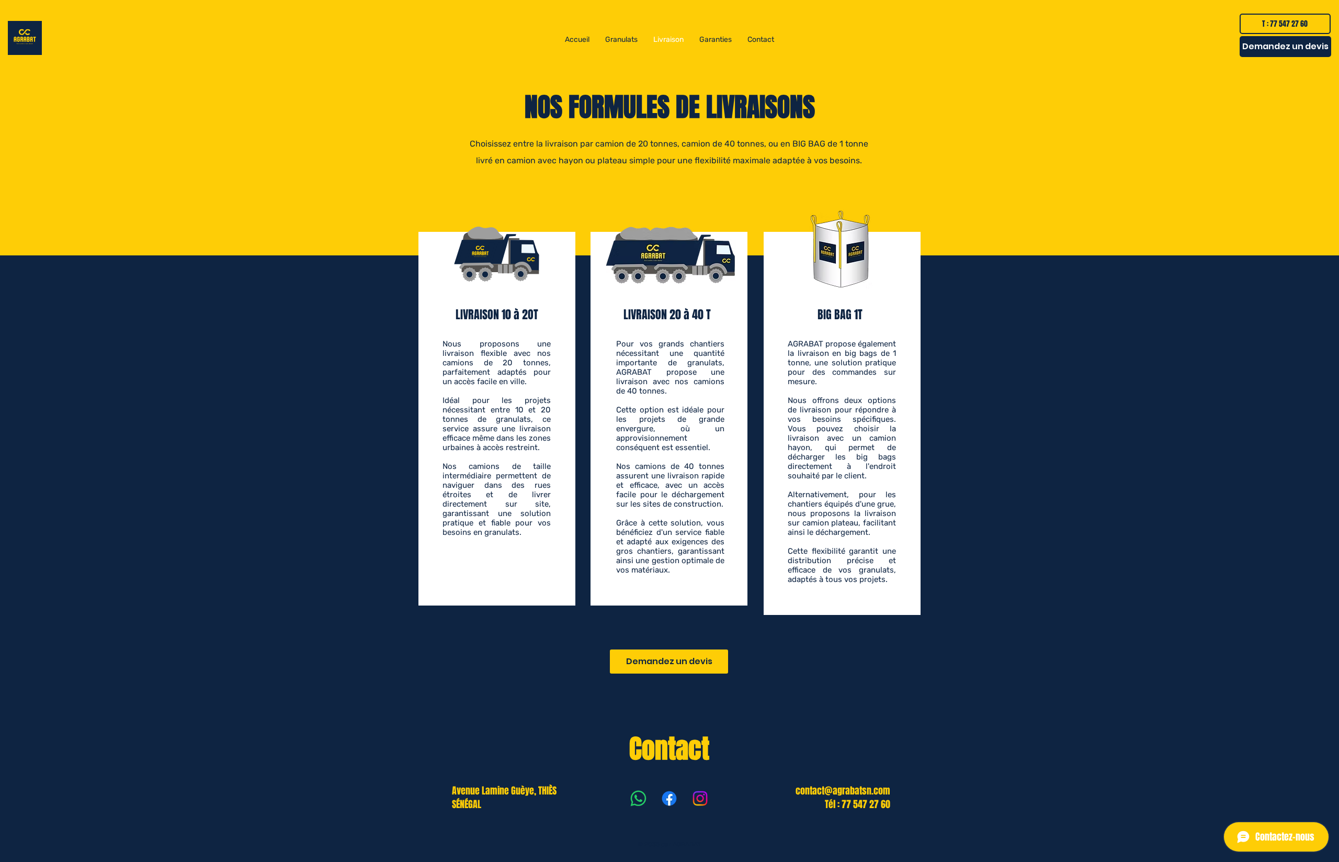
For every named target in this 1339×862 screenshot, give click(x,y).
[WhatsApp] (638, 798)
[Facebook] (669, 798)
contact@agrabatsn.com (843, 791)
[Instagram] (700, 798)
